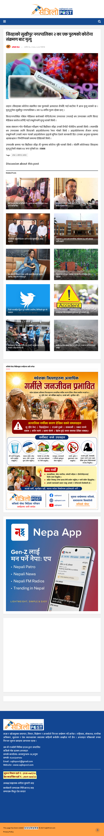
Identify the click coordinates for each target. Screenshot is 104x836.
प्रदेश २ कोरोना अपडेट (19, 155)
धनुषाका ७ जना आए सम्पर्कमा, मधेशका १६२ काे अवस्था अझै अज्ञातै (74, 240)
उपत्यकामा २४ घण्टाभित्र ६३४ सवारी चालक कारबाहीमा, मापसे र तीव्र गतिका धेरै (26, 346)
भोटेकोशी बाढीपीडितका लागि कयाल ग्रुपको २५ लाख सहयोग (25, 240)
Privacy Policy (8, 831)
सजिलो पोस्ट (16, 47)
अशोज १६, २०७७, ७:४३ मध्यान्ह (34, 47)
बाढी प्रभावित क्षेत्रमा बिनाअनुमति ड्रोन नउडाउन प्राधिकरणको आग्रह (75, 346)
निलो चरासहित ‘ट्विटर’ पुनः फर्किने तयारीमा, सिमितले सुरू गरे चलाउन (27, 311)
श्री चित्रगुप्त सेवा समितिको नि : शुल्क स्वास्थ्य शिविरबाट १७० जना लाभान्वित (28, 204)
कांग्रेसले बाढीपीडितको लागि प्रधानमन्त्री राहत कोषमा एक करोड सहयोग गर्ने (75, 204)
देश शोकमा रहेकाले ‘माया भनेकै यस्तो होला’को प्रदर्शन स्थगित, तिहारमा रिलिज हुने (25, 275)
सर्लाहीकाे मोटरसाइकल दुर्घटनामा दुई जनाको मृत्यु (72, 312)
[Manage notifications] (97, 830)
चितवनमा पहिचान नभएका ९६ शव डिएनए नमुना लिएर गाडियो (74, 275)
